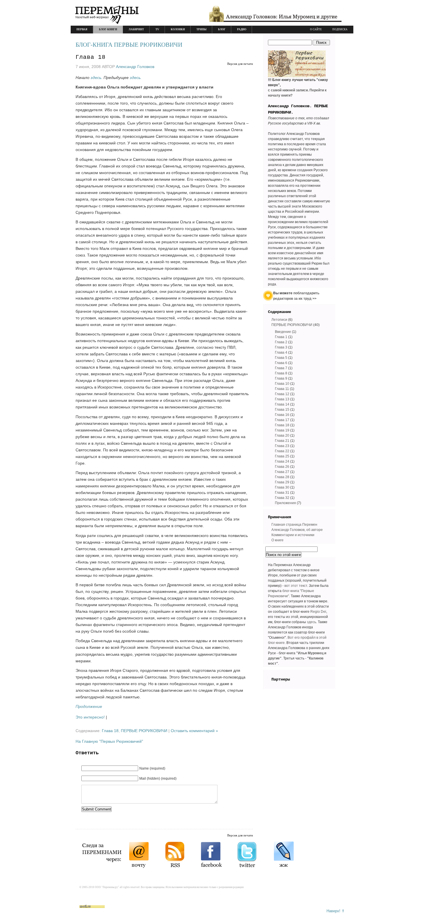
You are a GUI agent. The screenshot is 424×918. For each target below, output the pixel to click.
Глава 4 (281, 352)
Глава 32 (282, 498)
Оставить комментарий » (194, 730)
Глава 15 (282, 410)
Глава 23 (282, 446)
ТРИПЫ (201, 29)
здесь (311, 622)
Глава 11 (282, 389)
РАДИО (241, 29)
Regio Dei (318, 612)
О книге (277, 540)
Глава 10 (282, 384)
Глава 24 (282, 461)
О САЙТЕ (316, 29)
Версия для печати (240, 63)
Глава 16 (282, 415)
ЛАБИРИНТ (136, 29)
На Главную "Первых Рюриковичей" (109, 741)
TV (157, 29)
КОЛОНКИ (178, 29)
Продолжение (89, 706)
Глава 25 (282, 456)
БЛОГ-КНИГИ (108, 29)
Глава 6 (281, 363)
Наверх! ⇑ (336, 911)
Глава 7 (281, 368)
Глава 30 (282, 487)
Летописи (279, 320)
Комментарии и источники (292, 535)
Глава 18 (91, 57)
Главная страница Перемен (294, 525)
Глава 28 (282, 477)
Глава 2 (281, 342)
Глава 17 (282, 420)
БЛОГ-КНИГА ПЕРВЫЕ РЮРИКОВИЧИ (129, 44)
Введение (283, 332)
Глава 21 (282, 441)
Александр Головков (135, 66)
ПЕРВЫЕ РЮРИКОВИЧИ (144, 730)
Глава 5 (281, 358)
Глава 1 (281, 337)
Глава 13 (282, 399)
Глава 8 (281, 373)
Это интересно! (90, 717)
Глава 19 (282, 430)
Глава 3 (281, 347)
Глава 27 (282, 472)
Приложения (285, 503)
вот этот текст (295, 586)
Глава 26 (282, 467)
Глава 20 (282, 435)
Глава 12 (282, 394)
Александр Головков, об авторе (297, 530)
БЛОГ (222, 29)
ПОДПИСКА (340, 29)
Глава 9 (281, 378)
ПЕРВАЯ (81, 29)
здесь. (96, 77)
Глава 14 (282, 404)
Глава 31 (282, 493)
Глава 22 (282, 451)
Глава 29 (282, 482)
